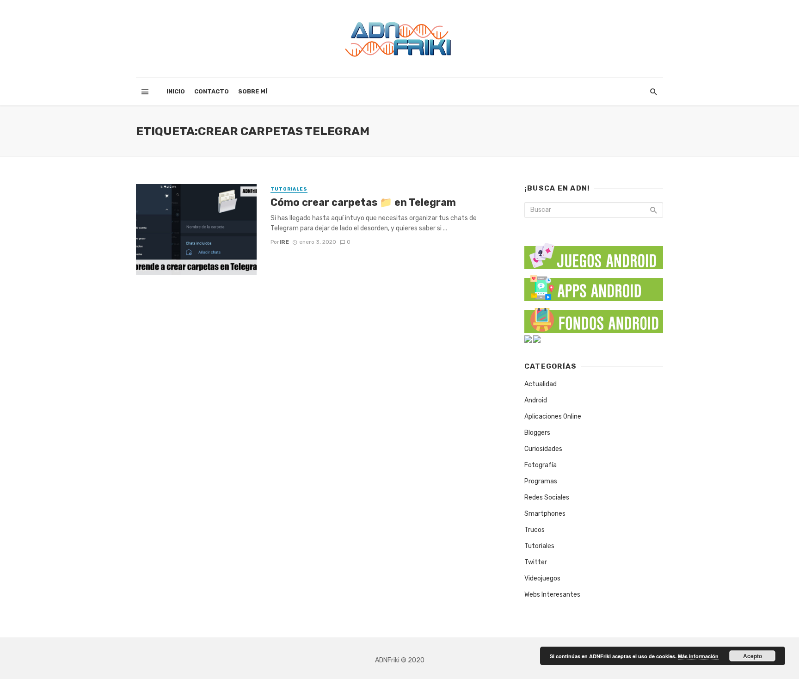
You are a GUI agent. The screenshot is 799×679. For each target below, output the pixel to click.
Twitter (535, 562)
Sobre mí (252, 91)
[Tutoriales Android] (528, 339)
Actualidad (540, 384)
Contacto (211, 91)
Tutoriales (288, 189)
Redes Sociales (546, 497)
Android (535, 400)
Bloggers (537, 433)
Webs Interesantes (552, 595)
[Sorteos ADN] (537, 339)
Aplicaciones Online (552, 416)
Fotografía (540, 465)
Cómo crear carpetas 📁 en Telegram (363, 202)
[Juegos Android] (593, 253)
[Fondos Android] (593, 318)
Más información (698, 656)
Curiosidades (543, 449)
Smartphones (544, 514)
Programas (540, 481)
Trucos (534, 530)
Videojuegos (542, 578)
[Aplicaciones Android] (593, 286)
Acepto (752, 656)
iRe (284, 242)
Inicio (175, 91)
